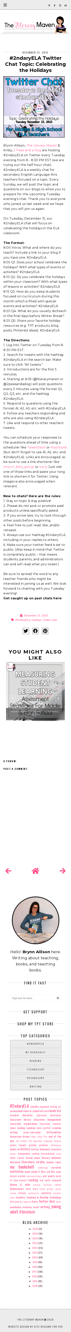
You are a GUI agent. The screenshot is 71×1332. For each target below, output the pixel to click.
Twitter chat (50, 619)
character (27, 1115)
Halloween (56, 1145)
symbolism (46, 1193)
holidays (36, 619)
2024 (35, 1238)
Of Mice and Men (46, 1172)
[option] (35, 700)
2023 (35, 1243)
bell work (44, 1111)
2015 (35, 1281)
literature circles (33, 1161)
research (56, 1180)
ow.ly (43, 467)
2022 (35, 1247)
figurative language (42, 1141)
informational (48, 1153)
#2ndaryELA (22, 619)
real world (45, 1180)
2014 (35, 1285)
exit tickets (21, 1141)
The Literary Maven (41, 145)
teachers (20, 1197)
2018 (35, 1266)
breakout (14, 1115)
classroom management (47, 1119)
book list (55, 1110)
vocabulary (35, 1078)
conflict (47, 1128)
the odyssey (25, 1201)
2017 (35, 1271)
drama (26, 1136)
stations (22, 1193)
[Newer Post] (8, 871)
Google (22, 1145)
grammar (43, 1145)
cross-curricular (32, 1132)
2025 (35, 1233)
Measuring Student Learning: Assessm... (35, 713)
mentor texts (53, 1162)
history (25, 1148)
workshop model (31, 1207)
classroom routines (50, 1124)
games (13, 1145)
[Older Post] (63, 871)
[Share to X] (26, 631)
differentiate (54, 1132)
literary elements (51, 1158)
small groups (47, 1188)
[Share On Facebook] (35, 631)
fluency (57, 1141)
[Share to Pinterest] (45, 631)
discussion (15, 1136)
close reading (17, 1128)
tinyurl (8, 467)
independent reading (29, 1153)
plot (45, 1176)
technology (36, 1069)
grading (33, 1145)
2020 (35, 1257)
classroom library (20, 1119)
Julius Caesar (17, 1158)
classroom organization (23, 1124)
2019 (35, 1262)
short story (32, 1189)
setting (58, 1184)
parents (22, 1176)
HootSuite (59, 447)
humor (13, 1153)
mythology (43, 1167)
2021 (35, 1252)
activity (34, 1106)
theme (35, 1201)
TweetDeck (36, 447)
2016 (35, 1276)
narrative (56, 1167)
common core (34, 1128)
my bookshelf (36, 1052)
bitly (19, 467)
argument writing (48, 1106)
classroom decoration (48, 1115)
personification (34, 1176)
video (58, 1201)
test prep (14, 1201)
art (59, 1106)
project (23, 1180)
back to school (31, 1111)
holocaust (45, 1149)
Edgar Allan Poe (39, 1136)
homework (56, 1149)
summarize (33, 1193)
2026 (36, 1228)
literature (15, 1162)
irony (58, 1153)
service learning (42, 1184)
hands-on (15, 1149)
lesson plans (33, 1158)
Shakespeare (17, 1189)
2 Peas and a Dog (27, 150)
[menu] (5, 5)
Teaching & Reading (37, 1197)
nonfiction (17, 1171)
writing (36, 1086)
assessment (16, 1111)
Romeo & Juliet (20, 1184)
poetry (51, 1176)
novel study (31, 1172)
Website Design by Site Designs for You (35, 1326)
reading (36, 1060)
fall (30, 1141)
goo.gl (29, 467)
